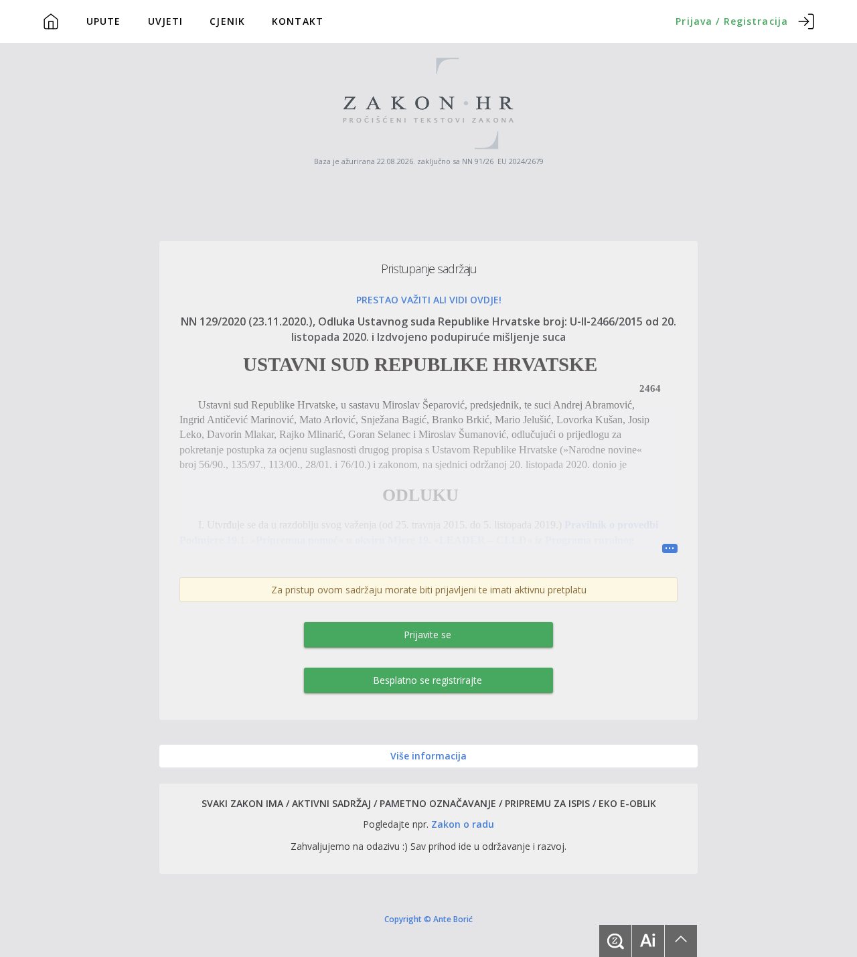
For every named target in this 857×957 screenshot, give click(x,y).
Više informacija (428, 755)
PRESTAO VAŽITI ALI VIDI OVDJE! (428, 299)
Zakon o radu (462, 824)
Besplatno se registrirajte (427, 680)
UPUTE (103, 21)
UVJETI (165, 21)
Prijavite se (427, 634)
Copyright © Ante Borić (428, 918)
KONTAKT (297, 21)
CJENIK (227, 21)
